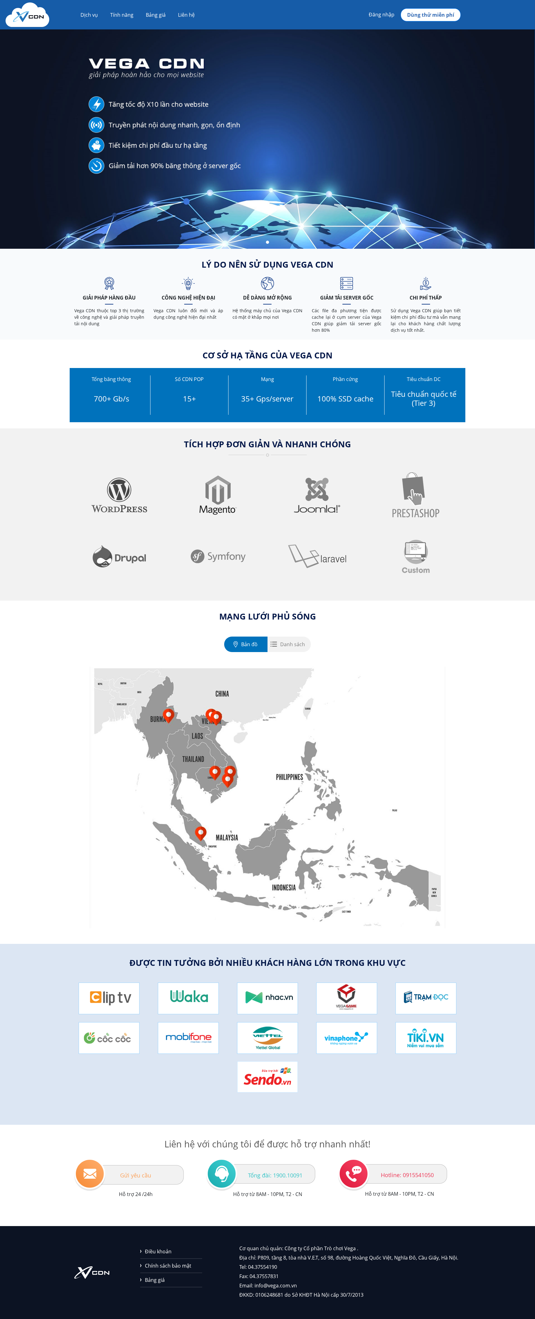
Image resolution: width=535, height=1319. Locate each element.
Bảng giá (156, 14)
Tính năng (121, 14)
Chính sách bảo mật (168, 1265)
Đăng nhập (381, 14)
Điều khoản (158, 1251)
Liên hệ (186, 14)
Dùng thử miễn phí (430, 14)
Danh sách (292, 644)
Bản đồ (249, 644)
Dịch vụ (89, 14)
